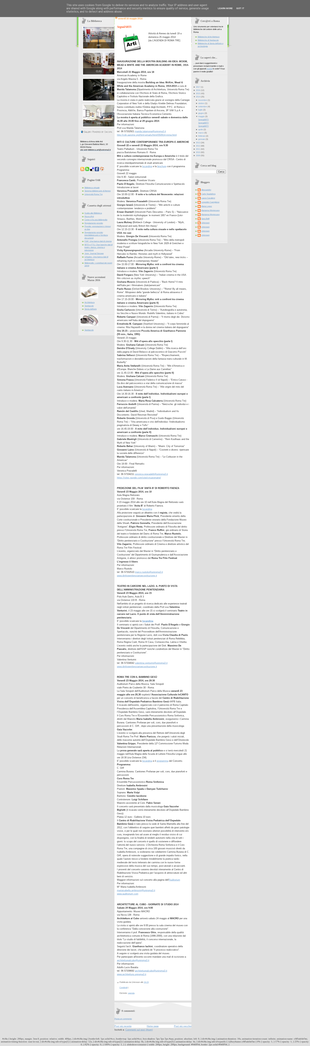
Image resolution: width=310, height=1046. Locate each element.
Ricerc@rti (89, 216)
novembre (202, 100)
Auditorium (174, 879)
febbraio (201, 136)
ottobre (201, 103)
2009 (198, 155)
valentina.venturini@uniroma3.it (151, 663)
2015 (198, 93)
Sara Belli (205, 219)
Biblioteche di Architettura (208, 37)
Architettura (89, 302)
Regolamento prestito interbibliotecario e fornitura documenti (96, 235)
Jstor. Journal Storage (94, 253)
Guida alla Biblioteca (93, 213)
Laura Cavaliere (208, 198)
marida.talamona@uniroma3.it (150, 131)
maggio (201, 116)
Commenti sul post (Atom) (139, 1029)
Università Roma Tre (93, 194)
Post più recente (122, 1026)
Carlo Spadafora (208, 194)
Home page (153, 1026)
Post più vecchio (182, 1026)
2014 (198, 97)
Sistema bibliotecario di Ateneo (97, 191)
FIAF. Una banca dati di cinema (98, 241)
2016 (198, 90)
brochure (161, 166)
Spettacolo (89, 306)
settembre (202, 106)
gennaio (201, 139)
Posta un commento (123, 1019)
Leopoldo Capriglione (210, 202)
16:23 (146, 982)
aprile (200, 129)
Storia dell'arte (90, 309)
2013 (198, 143)
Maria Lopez (206, 206)
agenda (131, 993)
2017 (198, 87)
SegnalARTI (124, 27)
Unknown (205, 223)
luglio (200, 110)
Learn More (225, 8)
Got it (240, 8)
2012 (198, 146)
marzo (201, 133)
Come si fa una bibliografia (95, 220)
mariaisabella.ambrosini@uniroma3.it (136, 890)
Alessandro (206, 190)
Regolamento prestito (93, 223)
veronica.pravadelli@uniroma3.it (151, 474)
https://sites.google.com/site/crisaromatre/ (139, 477)
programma (162, 761)
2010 (198, 152)
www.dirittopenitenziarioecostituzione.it (137, 575)
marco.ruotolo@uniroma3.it (149, 572)
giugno (201, 113)
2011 (198, 149)
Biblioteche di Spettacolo (208, 40)
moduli (209, 69)
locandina (147, 166)
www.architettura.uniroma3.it (131, 974)
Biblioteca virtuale (92, 188)
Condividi (123, 987)
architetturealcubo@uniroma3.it (133, 960)
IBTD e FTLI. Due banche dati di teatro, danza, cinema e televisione (98, 247)
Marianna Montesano (210, 210)
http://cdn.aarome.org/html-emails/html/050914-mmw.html (147, 135)
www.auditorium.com (127, 893)
